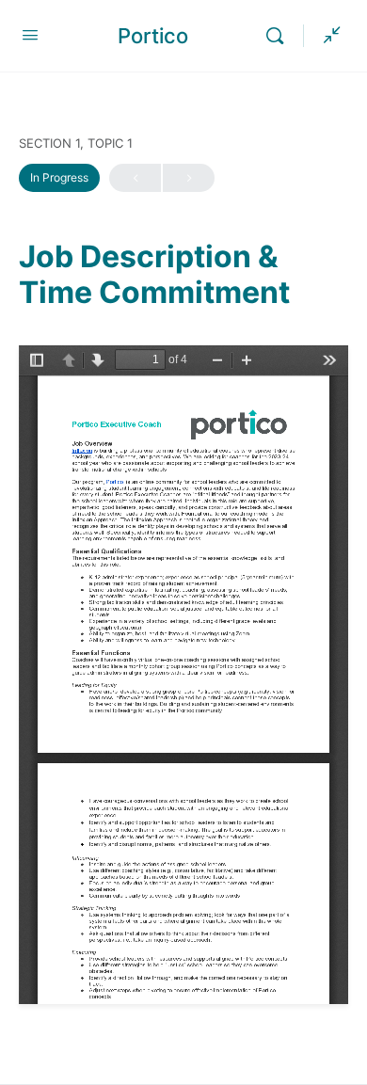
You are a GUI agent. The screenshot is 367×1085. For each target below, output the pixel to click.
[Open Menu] (30, 34)
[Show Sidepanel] (327, 36)
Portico (153, 36)
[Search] (279, 36)
